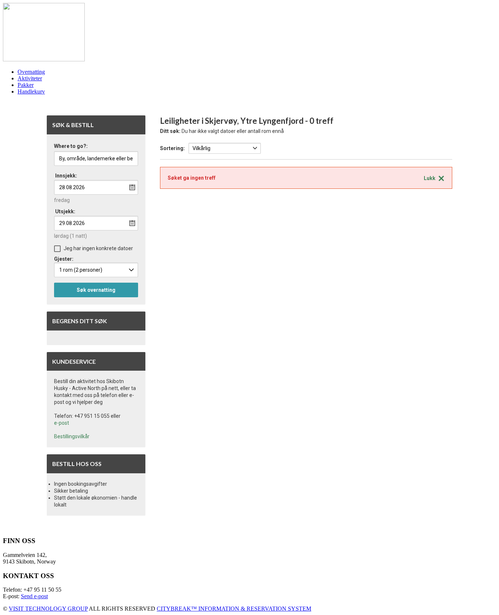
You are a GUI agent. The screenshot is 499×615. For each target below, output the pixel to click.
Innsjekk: (66, 176)
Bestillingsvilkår (71, 436)
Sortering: (172, 148)
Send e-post (34, 596)
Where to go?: (71, 146)
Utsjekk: (65, 211)
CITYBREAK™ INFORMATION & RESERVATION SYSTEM (234, 609)
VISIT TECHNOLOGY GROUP (48, 609)
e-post (61, 423)
